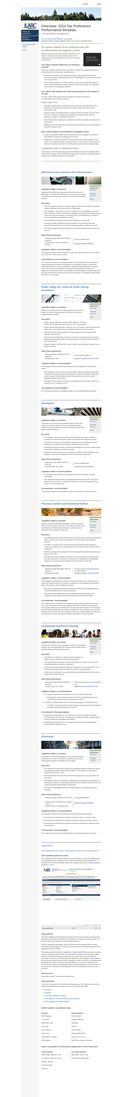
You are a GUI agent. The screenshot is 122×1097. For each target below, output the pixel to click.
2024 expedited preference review (52, 851)
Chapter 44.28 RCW (78, 952)
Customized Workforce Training (55, 995)
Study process (81, 851)
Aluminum (47, 736)
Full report (93, 190)
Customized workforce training (59, 626)
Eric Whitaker (58, 39)
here (72, 976)
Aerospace (47, 403)
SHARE (85, 4)
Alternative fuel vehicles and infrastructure (67, 172)
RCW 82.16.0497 (93, 358)
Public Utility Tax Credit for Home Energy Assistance (62, 998)
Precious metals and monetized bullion (64, 503)
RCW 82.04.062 (93, 573)
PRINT (99, 4)
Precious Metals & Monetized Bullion (56, 1001)
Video (25, 50)
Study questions (92, 851)
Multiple (90, 243)
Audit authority (70, 851)
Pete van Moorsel (47, 39)
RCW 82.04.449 (93, 686)
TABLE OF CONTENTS (26, 33)
